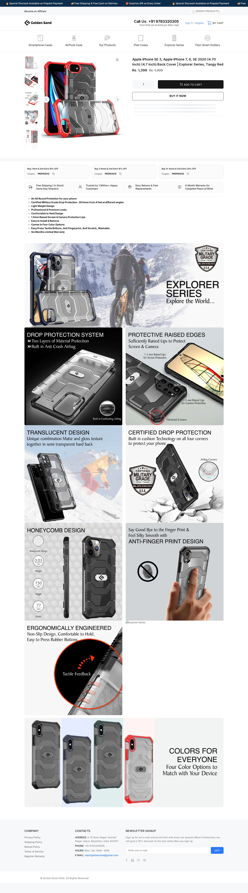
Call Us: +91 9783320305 (156, 21)
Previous (46, 99)
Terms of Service (33, 851)
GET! (217, 850)
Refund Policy (32, 846)
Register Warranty (34, 856)
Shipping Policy (33, 842)
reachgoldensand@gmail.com (101, 855)
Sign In (189, 23)
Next (117, 99)
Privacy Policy (32, 837)
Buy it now (178, 96)
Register (199, 23)
